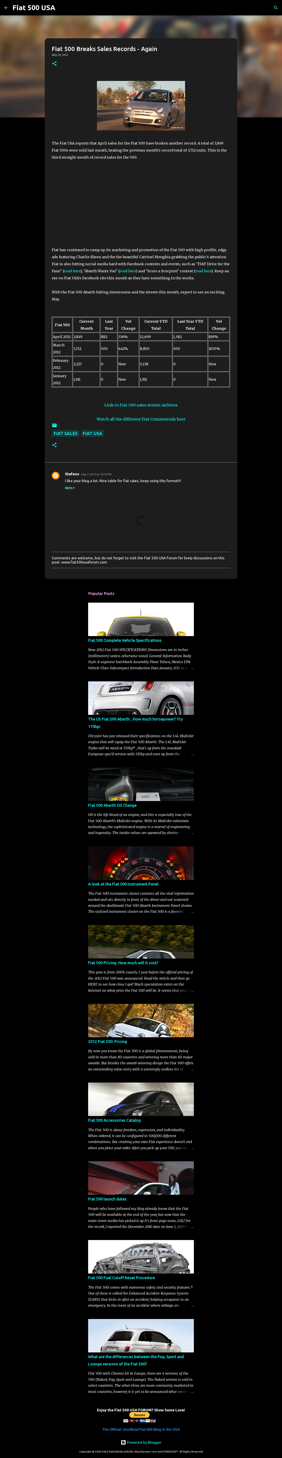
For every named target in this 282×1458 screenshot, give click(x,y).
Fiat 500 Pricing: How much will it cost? (123, 962)
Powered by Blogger (143, 1442)
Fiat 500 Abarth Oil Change (112, 805)
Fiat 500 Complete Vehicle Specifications (125, 640)
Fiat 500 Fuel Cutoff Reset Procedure (121, 1277)
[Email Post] (54, 426)
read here (72, 271)
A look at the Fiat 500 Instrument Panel (123, 884)
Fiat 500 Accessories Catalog (114, 1120)
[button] (54, 64)
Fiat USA (92, 433)
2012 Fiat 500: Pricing (107, 1041)
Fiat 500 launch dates (107, 1199)
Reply (70, 488)
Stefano (72, 474)
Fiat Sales (66, 433)
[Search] (61, 7)
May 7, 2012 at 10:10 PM (96, 474)
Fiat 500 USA (33, 7)
